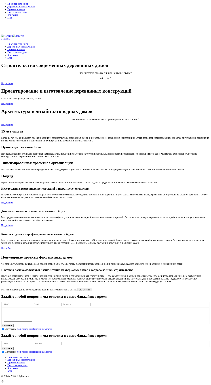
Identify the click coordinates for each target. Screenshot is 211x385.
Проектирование (16, 9)
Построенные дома (17, 12)
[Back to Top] (2, 382)
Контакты (12, 15)
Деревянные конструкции (21, 6)
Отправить (7, 326)
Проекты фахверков (17, 3)
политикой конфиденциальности (34, 329)
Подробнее (7, 83)
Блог (9, 17)
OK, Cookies (84, 290)
